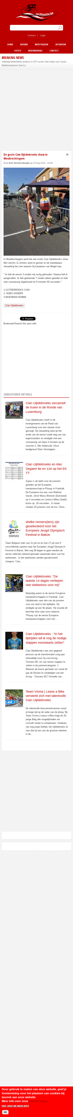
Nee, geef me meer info (15, 1106)
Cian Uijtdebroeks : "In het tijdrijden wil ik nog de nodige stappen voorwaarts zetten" (46, 638)
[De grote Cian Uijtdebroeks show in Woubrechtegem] (36, 253)
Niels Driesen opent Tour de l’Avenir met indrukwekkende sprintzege (31, 63)
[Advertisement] (36, 109)
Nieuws (24, 44)
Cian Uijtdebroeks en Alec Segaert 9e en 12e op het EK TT (46, 469)
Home (10, 44)
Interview (60, 44)
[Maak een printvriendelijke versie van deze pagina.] (67, 154)
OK (5, 1112)
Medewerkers (35, 50)
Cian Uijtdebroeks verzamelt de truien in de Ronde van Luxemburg (46, 407)
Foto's (17, 50)
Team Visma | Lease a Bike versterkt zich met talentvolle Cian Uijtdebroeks (46, 696)
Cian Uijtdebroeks (14, 305)
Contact (32, 35)
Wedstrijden (41, 44)
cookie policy (38, 1101)
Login (43, 35)
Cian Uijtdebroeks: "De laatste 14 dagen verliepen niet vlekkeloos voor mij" (44, 581)
